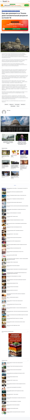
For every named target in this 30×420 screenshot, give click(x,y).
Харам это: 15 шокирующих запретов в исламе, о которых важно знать (16, 195)
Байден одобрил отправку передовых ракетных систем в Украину (15, 177)
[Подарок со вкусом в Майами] (15, 152)
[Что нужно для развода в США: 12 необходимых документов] (4, 231)
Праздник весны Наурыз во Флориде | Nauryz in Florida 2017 (5, 156)
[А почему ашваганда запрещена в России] (4, 284)
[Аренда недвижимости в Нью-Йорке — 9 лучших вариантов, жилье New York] (4, 189)
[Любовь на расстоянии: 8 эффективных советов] (4, 326)
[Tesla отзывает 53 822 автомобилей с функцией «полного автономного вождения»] (6, 162)
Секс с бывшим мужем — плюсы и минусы (12, 394)
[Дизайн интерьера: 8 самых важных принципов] (4, 266)
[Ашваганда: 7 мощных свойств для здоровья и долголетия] (4, 367)
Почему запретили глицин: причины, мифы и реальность (14, 202)
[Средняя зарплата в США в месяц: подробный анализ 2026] (4, 192)
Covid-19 (6, 104)
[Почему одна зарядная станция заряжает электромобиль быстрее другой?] (4, 270)
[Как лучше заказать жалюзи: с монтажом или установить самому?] (4, 322)
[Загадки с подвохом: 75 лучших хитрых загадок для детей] (4, 301)
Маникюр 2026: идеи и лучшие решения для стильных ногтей (15, 251)
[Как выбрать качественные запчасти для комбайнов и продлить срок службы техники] (4, 315)
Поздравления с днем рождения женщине (12, 408)
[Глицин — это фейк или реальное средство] (4, 298)
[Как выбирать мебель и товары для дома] (4, 263)
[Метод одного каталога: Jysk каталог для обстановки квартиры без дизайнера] (4, 206)
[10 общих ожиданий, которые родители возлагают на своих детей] (4, 412)
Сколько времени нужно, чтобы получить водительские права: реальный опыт (17, 311)
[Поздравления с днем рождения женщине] (4, 409)
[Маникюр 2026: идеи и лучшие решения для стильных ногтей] (4, 252)
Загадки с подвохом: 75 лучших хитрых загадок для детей (14, 300)
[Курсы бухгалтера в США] (6, 173)
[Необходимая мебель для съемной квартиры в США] (4, 249)
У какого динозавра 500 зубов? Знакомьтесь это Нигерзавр (15, 318)
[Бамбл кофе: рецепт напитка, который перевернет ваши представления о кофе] (4, 224)
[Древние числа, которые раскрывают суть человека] (4, 277)
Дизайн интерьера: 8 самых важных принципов (13, 265)
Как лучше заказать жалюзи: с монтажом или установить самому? (16, 321)
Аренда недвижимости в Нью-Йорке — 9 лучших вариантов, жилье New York (17, 188)
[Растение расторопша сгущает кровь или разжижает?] (4, 238)
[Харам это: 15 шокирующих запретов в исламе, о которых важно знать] (4, 196)
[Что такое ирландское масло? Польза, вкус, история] (4, 305)
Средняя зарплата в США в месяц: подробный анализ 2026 (15, 191)
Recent (15, 185)
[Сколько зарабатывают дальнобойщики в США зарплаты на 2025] (4, 374)
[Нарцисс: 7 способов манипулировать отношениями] (4, 214)
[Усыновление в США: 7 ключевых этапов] (4, 217)
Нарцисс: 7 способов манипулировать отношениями (14, 401)
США (4, 9)
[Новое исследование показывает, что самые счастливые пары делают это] (4, 308)
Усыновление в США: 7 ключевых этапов (12, 216)
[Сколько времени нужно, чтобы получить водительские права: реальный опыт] (4, 312)
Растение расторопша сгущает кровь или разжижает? (14, 237)
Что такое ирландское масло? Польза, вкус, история (14, 304)
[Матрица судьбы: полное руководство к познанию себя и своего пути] (4, 210)
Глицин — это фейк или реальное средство (12, 297)
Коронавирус (13, 106)
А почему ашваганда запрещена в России (12, 283)
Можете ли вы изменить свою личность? (12, 290)
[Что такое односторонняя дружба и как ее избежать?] (4, 388)
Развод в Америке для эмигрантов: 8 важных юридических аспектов (16, 383)
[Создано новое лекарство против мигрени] (4, 287)
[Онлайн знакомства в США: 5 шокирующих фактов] (4, 242)
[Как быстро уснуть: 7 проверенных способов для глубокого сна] (4, 199)
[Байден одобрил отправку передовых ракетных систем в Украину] (15, 173)
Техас (18, 106)
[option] (15, 124)
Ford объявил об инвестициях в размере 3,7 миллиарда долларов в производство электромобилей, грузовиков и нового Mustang (15, 166)
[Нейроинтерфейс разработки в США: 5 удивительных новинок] (4, 391)
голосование (17, 104)
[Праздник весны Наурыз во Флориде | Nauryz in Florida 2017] (6, 152)
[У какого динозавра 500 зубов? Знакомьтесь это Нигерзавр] (4, 319)
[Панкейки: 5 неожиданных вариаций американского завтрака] (4, 221)
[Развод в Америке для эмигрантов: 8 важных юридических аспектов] (4, 384)
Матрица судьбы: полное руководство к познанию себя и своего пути (16, 209)
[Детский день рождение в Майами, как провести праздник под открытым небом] (4, 245)
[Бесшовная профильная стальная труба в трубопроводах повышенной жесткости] (4, 280)
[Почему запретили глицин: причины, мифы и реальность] (4, 203)
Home (3, 9)
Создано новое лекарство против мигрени (12, 286)
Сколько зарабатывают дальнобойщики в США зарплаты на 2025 (16, 373)
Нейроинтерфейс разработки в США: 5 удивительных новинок (15, 390)
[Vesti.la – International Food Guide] (6, 1)
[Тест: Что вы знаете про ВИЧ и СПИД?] (4, 256)
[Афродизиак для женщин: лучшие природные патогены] (4, 228)
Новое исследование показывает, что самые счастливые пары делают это (17, 307)
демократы (23, 104)
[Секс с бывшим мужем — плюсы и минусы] (4, 235)
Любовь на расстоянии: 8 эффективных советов (13, 325)
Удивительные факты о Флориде (9, 124)
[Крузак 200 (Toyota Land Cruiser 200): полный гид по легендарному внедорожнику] (4, 294)
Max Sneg (8, 110)
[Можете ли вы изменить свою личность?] (4, 291)
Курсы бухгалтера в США (5, 176)
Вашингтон (11, 104)
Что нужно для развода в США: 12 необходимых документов (15, 230)
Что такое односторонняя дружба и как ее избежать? (14, 387)
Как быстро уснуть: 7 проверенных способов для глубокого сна (15, 198)
